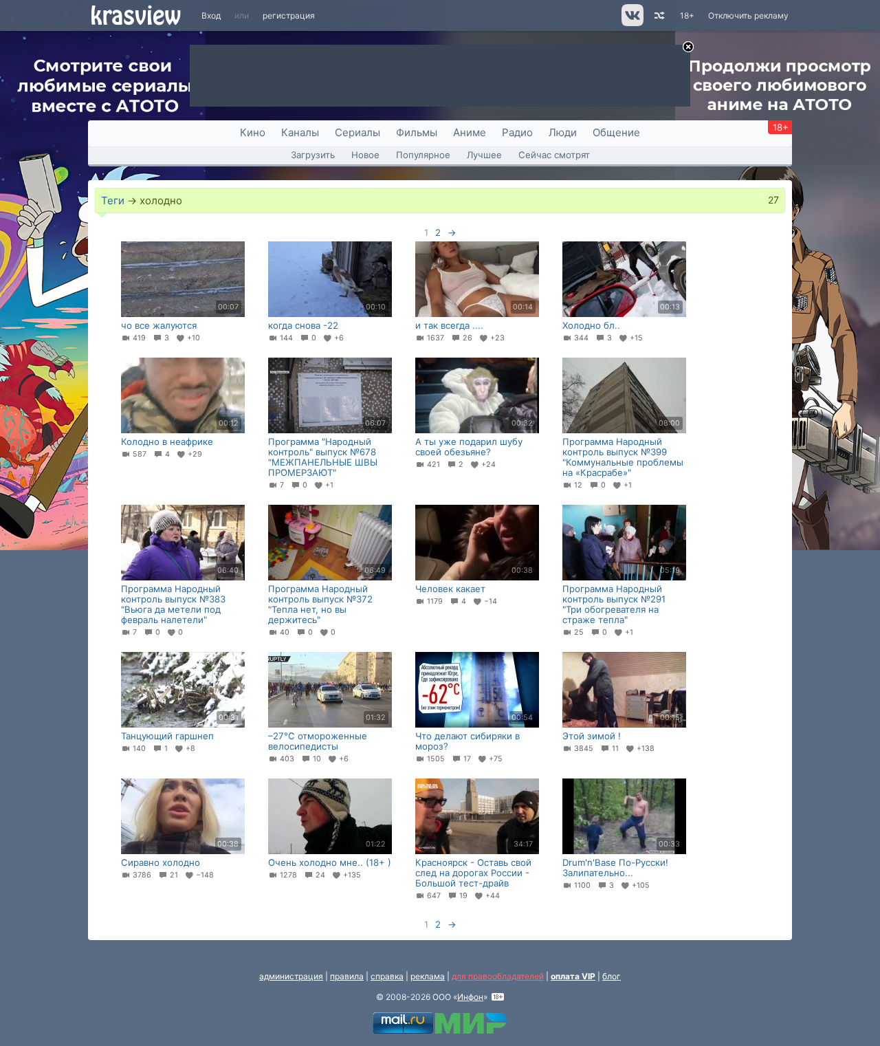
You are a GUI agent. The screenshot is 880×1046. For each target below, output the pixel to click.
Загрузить (313, 154)
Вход (211, 15)
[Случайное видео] (658, 15)
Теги (112, 200)
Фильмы (416, 132)
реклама (427, 976)
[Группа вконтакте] (631, 23)
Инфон (470, 997)
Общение (616, 132)
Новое (365, 154)
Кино (252, 132)
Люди (563, 132)
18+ (687, 15)
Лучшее (484, 154)
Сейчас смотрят (554, 154)
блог (611, 976)
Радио (517, 132)
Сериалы (357, 132)
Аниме (469, 132)
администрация (291, 976)
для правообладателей (498, 976)
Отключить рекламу (748, 15)
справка (387, 976)
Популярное (423, 154)
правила (347, 976)
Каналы (300, 132)
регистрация (289, 15)
